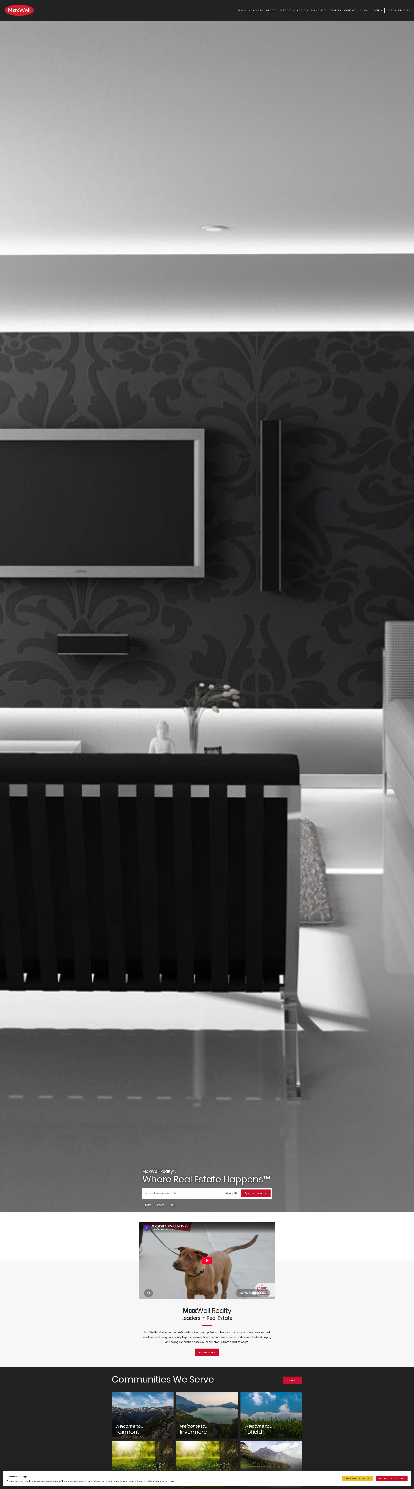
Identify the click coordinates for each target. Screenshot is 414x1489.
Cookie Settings (16, 1476)
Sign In (377, 10)
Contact (350, 10)
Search (243, 10)
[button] (148, 1205)
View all (292, 1380)
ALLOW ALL (392, 1478)
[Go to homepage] (22, 10)
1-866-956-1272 (399, 10)
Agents (258, 10)
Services (286, 10)
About (302, 10)
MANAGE (357, 1478)
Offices (271, 10)
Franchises (319, 10)
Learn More (207, 1352)
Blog (363, 10)
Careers (335, 10)
